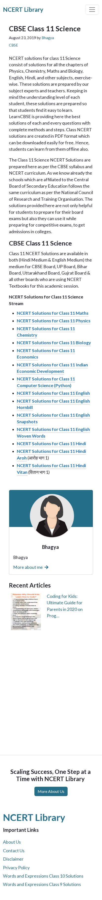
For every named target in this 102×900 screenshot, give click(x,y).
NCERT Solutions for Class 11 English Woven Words (53, 432)
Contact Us (14, 850)
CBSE (13, 45)
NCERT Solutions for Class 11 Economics (46, 354)
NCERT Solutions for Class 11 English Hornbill (53, 404)
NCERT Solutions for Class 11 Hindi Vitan (51, 469)
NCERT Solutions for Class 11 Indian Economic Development (52, 368)
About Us (12, 842)
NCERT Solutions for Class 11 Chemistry (46, 332)
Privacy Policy (16, 867)
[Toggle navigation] (92, 10)
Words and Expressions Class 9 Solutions (42, 884)
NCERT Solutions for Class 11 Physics (53, 320)
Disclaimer (13, 859)
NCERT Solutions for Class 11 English (53, 393)
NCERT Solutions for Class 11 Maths (52, 313)
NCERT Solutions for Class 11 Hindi (51, 443)
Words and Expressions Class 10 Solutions (43, 876)
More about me (28, 567)
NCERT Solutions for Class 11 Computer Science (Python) (46, 382)
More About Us (51, 791)
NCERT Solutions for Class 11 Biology (54, 342)
